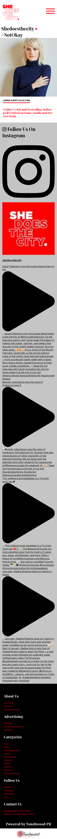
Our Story (9, 703)
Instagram (9, 793)
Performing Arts (12, 750)
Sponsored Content (14, 726)
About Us (8, 767)
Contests (8, 730)
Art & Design (10, 757)
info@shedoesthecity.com (17, 811)
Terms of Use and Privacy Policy (19, 814)
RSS (5, 797)
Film (6, 744)
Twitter (7, 787)
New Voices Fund (12, 709)
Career (6, 100)
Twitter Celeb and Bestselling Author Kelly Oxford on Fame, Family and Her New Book (28, 112)
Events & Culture (20, 100)
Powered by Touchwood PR (28, 824)
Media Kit (8, 723)
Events (7, 763)
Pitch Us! (8, 706)
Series (7, 747)
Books (7, 753)
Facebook (8, 790)
